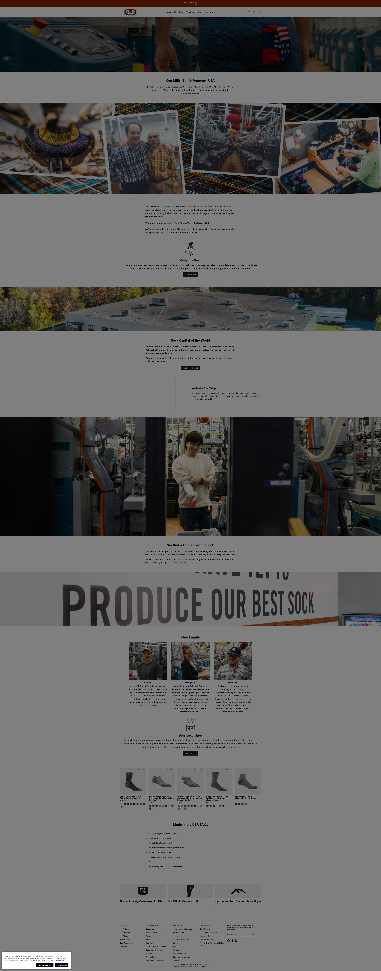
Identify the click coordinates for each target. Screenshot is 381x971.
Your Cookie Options (45, 965)
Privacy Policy (59, 960)
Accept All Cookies (61, 965)
